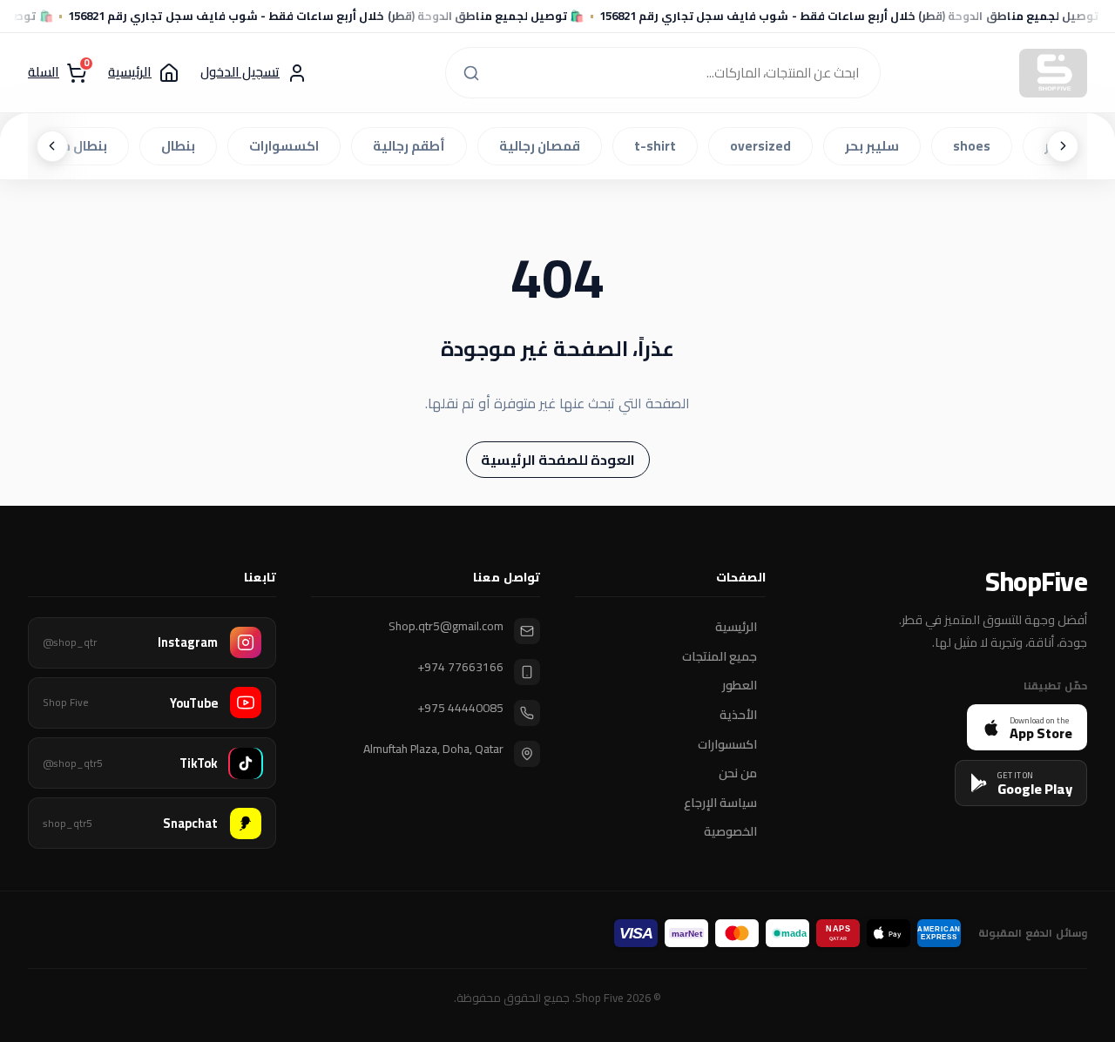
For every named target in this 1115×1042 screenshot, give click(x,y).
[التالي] (52, 146)
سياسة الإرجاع (720, 802)
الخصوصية (730, 832)
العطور (739, 686)
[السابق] (1062, 146)
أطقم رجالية (414, 145)
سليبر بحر (877, 145)
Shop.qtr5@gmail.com (446, 626)
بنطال (183, 145)
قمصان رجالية (544, 145)
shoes (977, 145)
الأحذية (738, 715)
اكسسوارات (289, 145)
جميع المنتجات (719, 656)
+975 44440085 (460, 708)
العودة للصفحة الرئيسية (558, 460)
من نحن (738, 773)
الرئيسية (736, 627)
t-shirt (660, 145)
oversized (765, 145)
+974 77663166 (460, 667)
